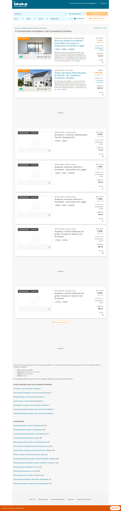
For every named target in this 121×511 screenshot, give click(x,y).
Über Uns (32, 499)
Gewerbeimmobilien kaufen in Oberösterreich (29, 425)
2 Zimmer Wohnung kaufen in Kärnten (26, 438)
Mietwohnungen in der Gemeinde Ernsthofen (28, 397)
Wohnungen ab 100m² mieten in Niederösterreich (30, 442)
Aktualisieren (98, 13)
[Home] (20, 4)
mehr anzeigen (75, 61)
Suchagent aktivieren (98, 18)
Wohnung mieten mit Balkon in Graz (26, 467)
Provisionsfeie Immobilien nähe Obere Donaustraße (31, 479)
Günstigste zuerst (98, 28)
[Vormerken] (49, 40)
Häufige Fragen (43, 499)
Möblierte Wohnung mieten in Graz (25, 471)
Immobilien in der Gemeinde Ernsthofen (27, 388)
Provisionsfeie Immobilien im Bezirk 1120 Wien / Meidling (33, 450)
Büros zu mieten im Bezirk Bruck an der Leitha (29, 454)
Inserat (104, 3)
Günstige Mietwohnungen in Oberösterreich (28, 430)
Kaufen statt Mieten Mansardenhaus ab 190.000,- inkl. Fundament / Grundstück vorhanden (70, 75)
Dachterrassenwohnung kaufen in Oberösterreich (30, 434)
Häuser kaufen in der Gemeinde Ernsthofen (28, 401)
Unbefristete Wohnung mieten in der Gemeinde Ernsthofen (33, 413)
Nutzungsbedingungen (57, 499)
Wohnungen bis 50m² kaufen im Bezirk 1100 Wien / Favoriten (34, 463)
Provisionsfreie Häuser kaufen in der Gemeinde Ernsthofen (33, 409)
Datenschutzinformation (84, 499)
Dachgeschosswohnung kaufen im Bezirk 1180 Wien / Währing (35, 459)
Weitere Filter (55, 18)
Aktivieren (115, 508)
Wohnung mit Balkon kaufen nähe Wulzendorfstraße (31, 483)
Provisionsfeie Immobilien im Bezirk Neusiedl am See (31, 446)
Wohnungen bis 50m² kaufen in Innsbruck (27, 475)
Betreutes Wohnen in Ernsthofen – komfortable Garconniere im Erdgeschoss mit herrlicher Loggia (70, 43)
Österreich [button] (92, 3)
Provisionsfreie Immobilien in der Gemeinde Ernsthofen (32, 393)
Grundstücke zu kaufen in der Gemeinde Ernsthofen (31, 405)
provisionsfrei (80, 18)
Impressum (70, 499)
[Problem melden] (49, 56)
